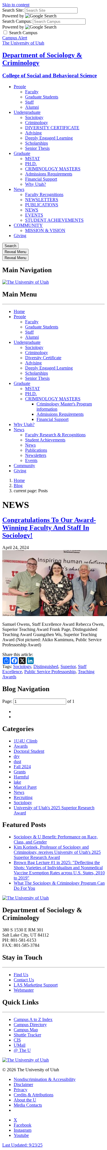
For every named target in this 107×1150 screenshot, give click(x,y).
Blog (18, 485)
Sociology (34, 117)
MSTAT (32, 158)
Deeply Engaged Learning (49, 138)
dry (17, 756)
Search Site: (13, 10)
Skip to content (15, 4)
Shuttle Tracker (27, 1034)
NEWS (31, 209)
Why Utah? (35, 184)
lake (17, 782)
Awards (21, 746)
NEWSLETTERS (41, 199)
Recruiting (23, 797)
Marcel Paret (25, 787)
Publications (36, 450)
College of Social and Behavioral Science (49, 75)
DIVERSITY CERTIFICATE (52, 127)
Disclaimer (23, 1084)
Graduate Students (41, 96)
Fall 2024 (22, 766)
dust (17, 761)
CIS (17, 1040)
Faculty (32, 91)
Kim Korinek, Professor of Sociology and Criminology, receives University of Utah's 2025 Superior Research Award (57, 852)
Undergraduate (27, 112)
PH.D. (31, 163)
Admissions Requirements (48, 174)
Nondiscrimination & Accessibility (45, 1079)
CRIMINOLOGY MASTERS (52, 168)
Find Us (21, 974)
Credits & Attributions (33, 1094)
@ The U (22, 1050)
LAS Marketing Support (36, 984)
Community (24, 465)
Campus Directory (30, 1024)
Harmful (21, 776)
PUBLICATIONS (41, 204)
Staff (29, 102)
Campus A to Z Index (33, 1019)
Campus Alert (14, 37)
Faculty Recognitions (44, 194)
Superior (68, 666)
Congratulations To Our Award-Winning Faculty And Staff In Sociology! (49, 527)
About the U (25, 1099)
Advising (33, 132)
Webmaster (24, 990)
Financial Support (41, 179)
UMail (19, 1045)
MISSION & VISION (45, 230)
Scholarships (36, 143)
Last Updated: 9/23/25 (22, 1145)
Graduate (22, 153)
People (20, 86)
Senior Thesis (37, 148)
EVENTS (34, 215)
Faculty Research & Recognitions (55, 434)
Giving (20, 235)
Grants (20, 771)
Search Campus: (17, 21)
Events (31, 460)
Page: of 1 (38, 701)
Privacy (20, 1089)
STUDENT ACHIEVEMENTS (54, 220)
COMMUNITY (28, 225)
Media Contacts (28, 1105)
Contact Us (24, 979)
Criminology (36, 122)
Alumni (32, 107)
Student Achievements (45, 439)
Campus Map (26, 1029)
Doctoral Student (29, 751)
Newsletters (35, 455)
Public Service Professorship (50, 671)
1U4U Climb (25, 741)
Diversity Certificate (43, 357)
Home (19, 311)
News (19, 189)
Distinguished (45, 666)
